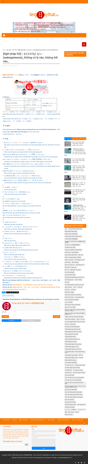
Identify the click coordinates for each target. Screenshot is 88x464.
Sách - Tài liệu (81, 319)
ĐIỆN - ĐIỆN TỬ (23, 420)
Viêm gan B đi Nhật (70, 402)
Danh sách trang (82, 139)
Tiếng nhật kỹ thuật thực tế (72, 339)
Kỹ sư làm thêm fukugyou (72, 299)
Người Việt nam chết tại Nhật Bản (74, 316)
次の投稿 (5, 316)
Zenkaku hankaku (70, 407)
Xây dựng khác (81, 404)
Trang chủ (72, 5)
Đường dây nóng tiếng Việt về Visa (74, 277)
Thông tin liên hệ (63, 420)
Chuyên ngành (7, 39)
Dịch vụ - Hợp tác (77, 420)
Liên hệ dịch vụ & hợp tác (10, 8)
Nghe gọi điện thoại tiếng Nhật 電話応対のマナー (74, 314)
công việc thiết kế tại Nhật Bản (73, 249)
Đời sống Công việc (59, 39)
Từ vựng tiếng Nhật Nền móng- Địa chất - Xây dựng (79, 160)
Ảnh (66, 229)
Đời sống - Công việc (71, 267)
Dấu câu (80, 254)
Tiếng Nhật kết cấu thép (71, 334)
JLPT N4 (73, 289)
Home (4, 50)
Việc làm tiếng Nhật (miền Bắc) (73, 392)
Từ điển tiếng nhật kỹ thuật (72, 367)
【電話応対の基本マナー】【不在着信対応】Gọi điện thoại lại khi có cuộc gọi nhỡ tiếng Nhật (75, 152)
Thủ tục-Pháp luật (44, 39)
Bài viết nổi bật (67, 139)
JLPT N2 (80, 287)
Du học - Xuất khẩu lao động (73, 269)
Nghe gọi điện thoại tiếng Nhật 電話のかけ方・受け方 (74, 310)
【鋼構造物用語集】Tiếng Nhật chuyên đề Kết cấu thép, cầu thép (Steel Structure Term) (75, 208)
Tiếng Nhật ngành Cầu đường (73, 344)
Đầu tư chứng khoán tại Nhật (73, 257)
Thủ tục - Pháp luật (70, 324)
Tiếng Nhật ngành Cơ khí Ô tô (73, 349)
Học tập (9, 50)
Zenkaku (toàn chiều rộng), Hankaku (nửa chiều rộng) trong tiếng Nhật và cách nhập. (74, 169)
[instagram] (84, 462)
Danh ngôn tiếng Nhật (71, 254)
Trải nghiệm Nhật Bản (74, 39)
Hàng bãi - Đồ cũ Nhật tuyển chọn (13, 43)
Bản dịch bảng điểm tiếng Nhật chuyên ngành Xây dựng (78, 143)
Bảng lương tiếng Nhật (71, 233)
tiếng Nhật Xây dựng (70, 360)
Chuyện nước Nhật (70, 247)
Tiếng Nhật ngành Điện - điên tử (74, 355)
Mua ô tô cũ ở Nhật (70, 307)
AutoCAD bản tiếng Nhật (75, 229)
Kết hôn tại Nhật (69, 292)
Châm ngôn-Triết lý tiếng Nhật (73, 236)
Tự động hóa (68, 370)
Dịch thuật (68, 262)
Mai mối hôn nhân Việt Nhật (72, 304)
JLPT (74, 287)
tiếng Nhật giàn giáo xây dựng (73, 331)
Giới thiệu (79, 5)
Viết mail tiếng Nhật (70, 404)
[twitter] (78, 462)
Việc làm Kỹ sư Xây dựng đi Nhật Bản (74, 383)
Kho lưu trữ (75, 139)
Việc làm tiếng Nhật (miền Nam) (73, 394)
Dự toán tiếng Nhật (70, 274)
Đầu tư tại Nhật (69, 259)
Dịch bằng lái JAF (79, 259)
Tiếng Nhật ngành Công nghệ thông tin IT (75, 352)
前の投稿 (56, 316)
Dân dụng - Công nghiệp (71, 252)
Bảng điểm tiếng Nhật (71, 231)
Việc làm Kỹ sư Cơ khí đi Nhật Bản (74, 377)
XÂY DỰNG (6, 420)
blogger (31, 320)
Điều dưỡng (75, 262)
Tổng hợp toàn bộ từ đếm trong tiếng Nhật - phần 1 (78, 200)
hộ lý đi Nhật (78, 279)
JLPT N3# (15, 292)
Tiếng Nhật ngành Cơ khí (72, 346)
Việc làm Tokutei (69, 399)
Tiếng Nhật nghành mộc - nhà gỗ (74, 357)
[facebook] (3, 1)
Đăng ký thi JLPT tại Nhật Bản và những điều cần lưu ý (78, 184)
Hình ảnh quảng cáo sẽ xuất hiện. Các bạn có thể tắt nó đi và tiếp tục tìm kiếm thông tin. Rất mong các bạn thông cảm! (35, 5)
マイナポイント (81, 409)
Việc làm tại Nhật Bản (71, 389)
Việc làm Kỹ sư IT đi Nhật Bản (73, 380)
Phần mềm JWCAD (70, 319)
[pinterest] (81, 462)
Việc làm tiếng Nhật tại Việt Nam (74, 397)
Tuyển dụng (32, 39)
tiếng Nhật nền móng (70, 341)
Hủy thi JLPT (68, 287)
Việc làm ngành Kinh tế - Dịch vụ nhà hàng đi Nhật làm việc (75, 387)
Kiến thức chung (69, 297)
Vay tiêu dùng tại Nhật (79, 372)
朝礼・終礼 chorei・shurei (72, 412)
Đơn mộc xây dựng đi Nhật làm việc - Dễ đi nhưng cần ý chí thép (79, 177)
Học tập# (9, 292)
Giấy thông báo (69, 279)
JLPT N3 (14, 50)
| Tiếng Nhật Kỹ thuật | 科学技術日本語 (21, 455)
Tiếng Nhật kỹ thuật (70, 336)
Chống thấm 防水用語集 (71, 238)
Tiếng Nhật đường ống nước (73, 329)
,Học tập (10, 65)
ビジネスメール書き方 (70, 409)
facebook (11, 320)
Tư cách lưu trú (69, 365)
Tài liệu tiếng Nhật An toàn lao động (75, 321)
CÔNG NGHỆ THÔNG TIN (38, 420)
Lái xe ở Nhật (68, 302)
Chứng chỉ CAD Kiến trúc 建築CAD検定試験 (75, 242)
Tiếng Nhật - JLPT (20, 39)
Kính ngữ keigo (79, 297)
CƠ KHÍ (14, 420)
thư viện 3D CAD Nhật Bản (72, 326)
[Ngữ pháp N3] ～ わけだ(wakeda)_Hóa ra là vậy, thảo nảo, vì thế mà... (33, 285)
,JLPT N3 (14, 65)
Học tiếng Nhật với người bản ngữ (74, 284)
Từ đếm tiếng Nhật (80, 365)
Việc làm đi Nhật (69, 375)
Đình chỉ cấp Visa (70, 264)
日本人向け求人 (69, 414)
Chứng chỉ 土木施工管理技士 (72, 244)
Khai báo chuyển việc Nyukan (73, 294)
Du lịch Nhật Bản (69, 272)
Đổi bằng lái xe (80, 264)
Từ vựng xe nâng (78, 370)
